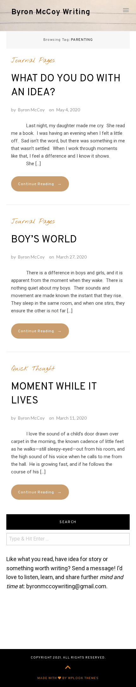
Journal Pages (33, 60)
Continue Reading (40, 184)
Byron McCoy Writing (51, 12)
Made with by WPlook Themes (68, 678)
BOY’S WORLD (44, 240)
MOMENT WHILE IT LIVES (54, 394)
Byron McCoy (31, 109)
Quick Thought (33, 368)
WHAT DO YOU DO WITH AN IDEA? (66, 85)
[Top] (68, 668)
